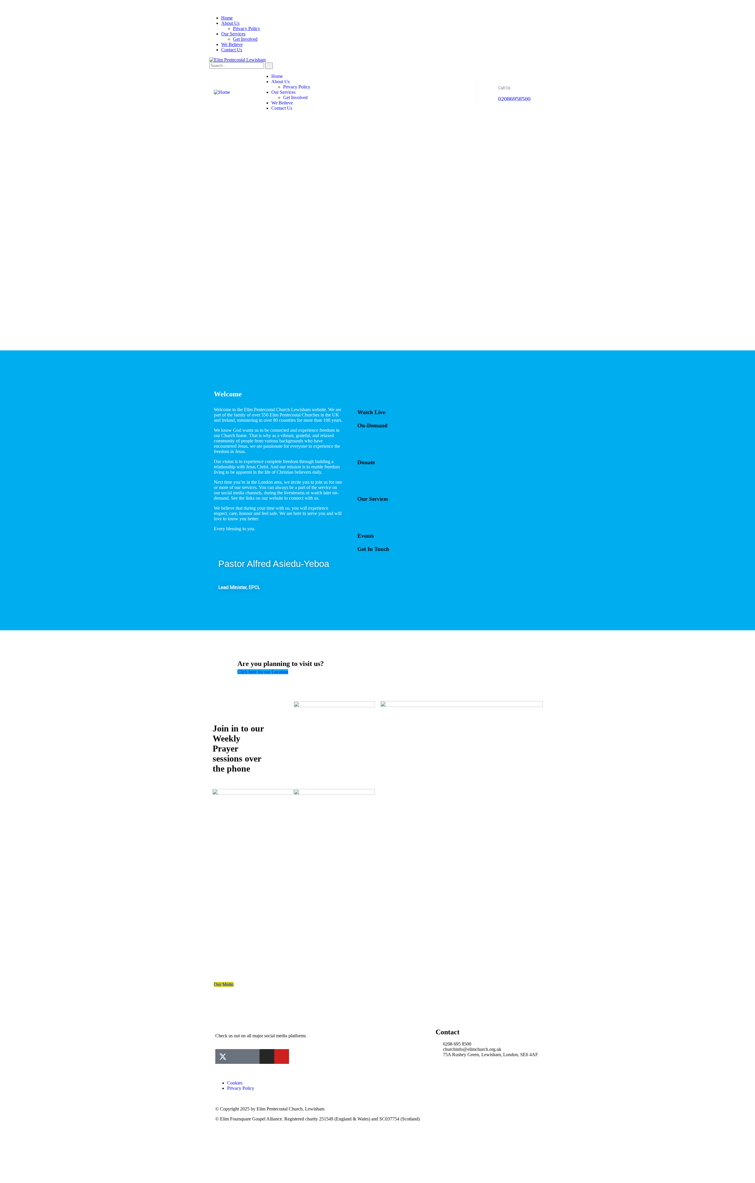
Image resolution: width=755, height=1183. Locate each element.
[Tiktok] (252, 1056)
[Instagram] (267, 1056)
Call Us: (504, 88)
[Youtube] (281, 1056)
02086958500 (514, 99)
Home (227, 17)
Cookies (234, 1082)
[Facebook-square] (237, 1056)
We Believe (232, 44)
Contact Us (231, 49)
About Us (230, 23)
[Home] (222, 92)
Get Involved (245, 39)
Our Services (233, 33)
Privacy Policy (246, 28)
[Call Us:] (489, 86)
